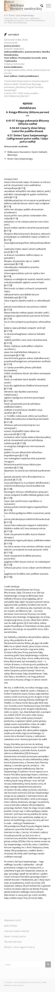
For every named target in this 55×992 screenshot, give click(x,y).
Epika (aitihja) (10, 926)
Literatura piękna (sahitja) (16, 931)
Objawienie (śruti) (12, 920)
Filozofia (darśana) (13, 942)
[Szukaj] (40, 5)
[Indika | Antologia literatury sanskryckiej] (22, 5)
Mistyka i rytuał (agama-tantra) (19, 947)
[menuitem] (40, 5)
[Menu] (47, 5)
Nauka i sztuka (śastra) (15, 936)
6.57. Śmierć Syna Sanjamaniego (19, 15)
